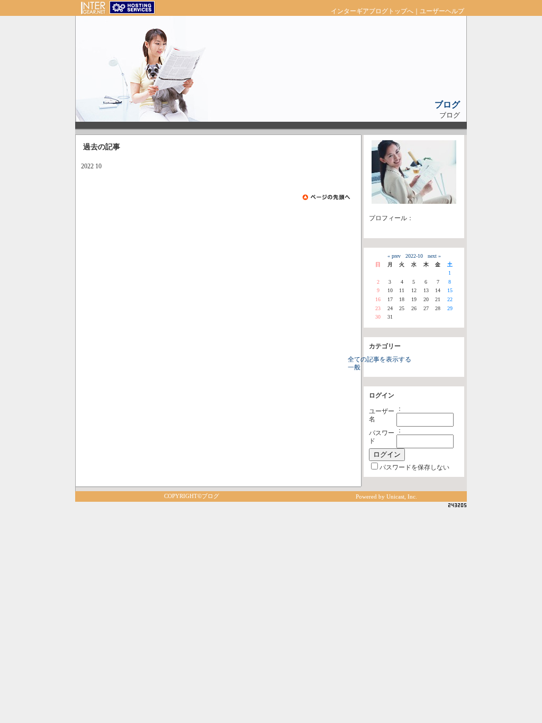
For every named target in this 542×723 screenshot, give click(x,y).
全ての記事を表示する (379, 359)
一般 (354, 367)
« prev (394, 256)
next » (434, 256)
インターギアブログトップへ (372, 11)
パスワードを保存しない (414, 467)
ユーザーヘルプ (442, 11)
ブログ (447, 104)
